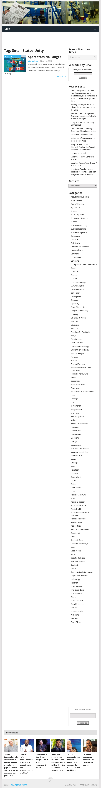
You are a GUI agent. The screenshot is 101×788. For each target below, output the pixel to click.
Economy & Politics (78, 318)
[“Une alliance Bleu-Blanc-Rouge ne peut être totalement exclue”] (43, 745)
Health (73, 395)
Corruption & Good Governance (84, 264)
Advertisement (76, 200)
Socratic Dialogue (78, 558)
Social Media (76, 551)
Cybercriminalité (77, 289)
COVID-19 (75, 272)
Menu (7, 29)
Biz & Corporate (77, 215)
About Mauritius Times (80, 197)
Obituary (74, 473)
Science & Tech (77, 540)
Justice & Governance (79, 424)
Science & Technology (79, 544)
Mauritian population (79, 452)
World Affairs (76, 622)
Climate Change (77, 250)
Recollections (76, 526)
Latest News (75, 431)
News (73, 466)
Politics (73, 498)
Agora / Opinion (77, 204)
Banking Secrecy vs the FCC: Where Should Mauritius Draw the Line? (83, 107)
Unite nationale (77, 611)
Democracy (75, 293)
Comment (75, 254)
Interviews (75, 413)
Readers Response (78, 519)
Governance (75, 388)
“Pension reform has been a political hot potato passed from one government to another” (83, 172)
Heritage (74, 399)
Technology (75, 579)
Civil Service (75, 243)
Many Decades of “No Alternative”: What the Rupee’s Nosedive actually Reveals (83, 147)
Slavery (74, 547)
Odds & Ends (76, 477)
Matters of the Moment (80, 448)
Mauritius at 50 (77, 456)
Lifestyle (74, 441)
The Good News (77, 590)
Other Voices (76, 488)
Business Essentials (78, 229)
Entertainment (76, 339)
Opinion (74, 484)
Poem (73, 491)
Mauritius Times (19, 785)
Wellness (74, 618)
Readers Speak (77, 522)
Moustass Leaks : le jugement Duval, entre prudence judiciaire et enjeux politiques (83, 116)
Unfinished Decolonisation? (82, 135)
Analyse (74, 211)
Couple (73, 268)
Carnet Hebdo (76, 240)
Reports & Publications (80, 529)
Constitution (76, 257)
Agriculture (75, 207)
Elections (74, 328)
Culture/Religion (77, 286)
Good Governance (78, 384)
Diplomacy (75, 304)
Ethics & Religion (77, 353)
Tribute (74, 608)
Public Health (76, 509)
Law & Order (76, 434)
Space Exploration (78, 561)
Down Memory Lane (79, 307)
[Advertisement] (50, 38)
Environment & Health (80, 350)
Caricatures (75, 236)
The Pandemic (76, 593)
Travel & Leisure (77, 604)
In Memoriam (76, 406)
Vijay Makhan (33, 61)
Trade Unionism (77, 601)
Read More (61, 76)
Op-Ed (73, 481)
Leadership (75, 438)
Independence (76, 409)
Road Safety (76, 533)
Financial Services (78, 364)
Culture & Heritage (78, 282)
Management (76, 445)
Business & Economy (79, 225)
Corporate (75, 261)
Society (74, 554)
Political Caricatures (78, 495)
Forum (73, 377)
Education (75, 325)
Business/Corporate (79, 232)
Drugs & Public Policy (79, 311)
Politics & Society (78, 502)
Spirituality (75, 565)
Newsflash (75, 470)
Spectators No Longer (44, 57)
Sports (73, 569)
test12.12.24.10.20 (88, 785)
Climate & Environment (80, 247)
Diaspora (74, 300)
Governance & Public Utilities (82, 392)
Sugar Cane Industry (79, 576)
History (74, 402)
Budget (74, 222)
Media (73, 459)
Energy (73, 336)
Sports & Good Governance (82, 572)
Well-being (75, 615)
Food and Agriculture (79, 374)
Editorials (74, 321)
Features (74, 357)
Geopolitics (75, 381)
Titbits (73, 597)
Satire (73, 537)
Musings (74, 463)
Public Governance (78, 505)
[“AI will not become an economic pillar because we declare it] (90, 745)
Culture (74, 275)
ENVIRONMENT (77, 343)
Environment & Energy (80, 346)
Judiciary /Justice (77, 416)
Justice (73, 420)
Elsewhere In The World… (81, 332)
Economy (74, 314)
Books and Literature (79, 218)
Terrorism (74, 583)
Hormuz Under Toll (78, 153)
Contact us (70, 785)
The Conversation (78, 586)
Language (75, 427)
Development (76, 296)
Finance (74, 360)
